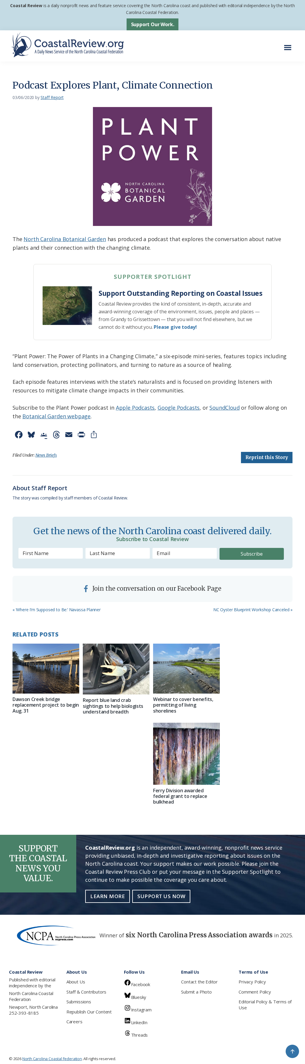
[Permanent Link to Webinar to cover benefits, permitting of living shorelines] (186, 669)
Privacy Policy (252, 982)
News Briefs (46, 455)
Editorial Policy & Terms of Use (265, 1004)
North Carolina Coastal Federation (31, 996)
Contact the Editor (199, 982)
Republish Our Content (89, 1012)
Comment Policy (255, 992)
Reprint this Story (266, 457)
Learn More (107, 896)
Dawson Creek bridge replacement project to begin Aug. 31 (46, 705)
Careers (74, 1021)
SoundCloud (224, 407)
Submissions (78, 1002)
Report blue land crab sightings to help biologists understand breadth (113, 706)
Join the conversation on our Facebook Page (156, 588)
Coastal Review (26, 5)
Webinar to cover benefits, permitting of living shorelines (183, 705)
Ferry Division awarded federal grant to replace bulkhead (180, 796)
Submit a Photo (196, 992)
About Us (75, 982)
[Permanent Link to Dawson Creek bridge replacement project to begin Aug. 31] (46, 669)
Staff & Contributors (86, 992)
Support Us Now (161, 896)
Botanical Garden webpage (56, 416)
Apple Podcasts (135, 407)
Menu (289, 44)
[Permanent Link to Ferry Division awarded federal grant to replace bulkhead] (186, 754)
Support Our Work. (152, 24)
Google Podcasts (179, 407)
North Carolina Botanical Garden (65, 239)
